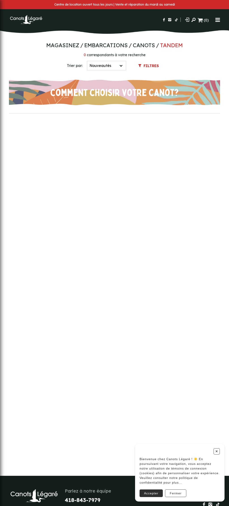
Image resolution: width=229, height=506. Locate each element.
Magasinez (62, 45)
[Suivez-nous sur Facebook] (164, 19)
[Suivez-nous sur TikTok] (176, 19)
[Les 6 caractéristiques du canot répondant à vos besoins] (114, 92)
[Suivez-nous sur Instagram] (169, 19)
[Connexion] (187, 19)
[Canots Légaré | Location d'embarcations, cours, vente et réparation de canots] (25, 20)
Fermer (176, 493)
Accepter (151, 493)
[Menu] (217, 19)
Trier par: (75, 65)
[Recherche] (193, 19)
